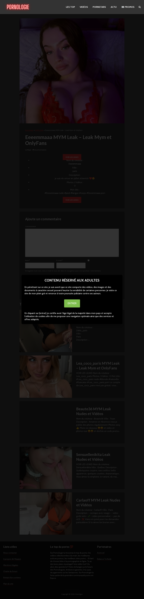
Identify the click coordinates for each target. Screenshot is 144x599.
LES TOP (70, 7)
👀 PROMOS (127, 7)
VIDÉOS (84, 7)
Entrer (72, 303)
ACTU (114, 7)
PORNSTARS (99, 7)
